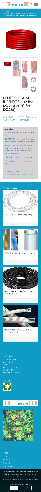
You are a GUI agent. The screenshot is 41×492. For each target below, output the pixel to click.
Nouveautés (6, 459)
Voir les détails (12, 224)
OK (14, 488)
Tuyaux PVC (6, 463)
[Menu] (35, 4)
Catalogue (6, 11)
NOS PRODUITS (10, 119)
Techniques (24, 119)
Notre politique (25, 488)
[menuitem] (30, 4)
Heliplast (5, 456)
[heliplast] (17, 4)
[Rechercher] (30, 4)
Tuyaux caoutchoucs (9, 466)
